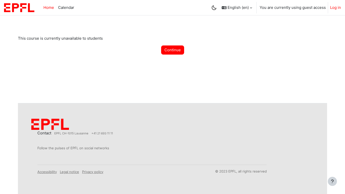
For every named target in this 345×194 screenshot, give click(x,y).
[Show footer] (332, 181)
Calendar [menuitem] (66, 7)
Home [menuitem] (48, 7)
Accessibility (47, 172)
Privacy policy (92, 172)
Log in (335, 7)
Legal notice (69, 172)
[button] (236, 7)
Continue (172, 49)
